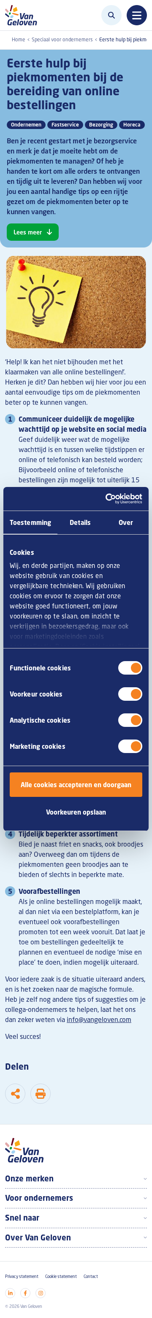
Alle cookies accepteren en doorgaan (76, 784)
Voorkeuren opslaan (76, 812)
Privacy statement (21, 1276)
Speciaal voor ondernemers (62, 39)
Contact (91, 1276)
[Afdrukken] (40, 1094)
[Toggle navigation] (137, 15)
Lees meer (28, 232)
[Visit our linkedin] (10, 1293)
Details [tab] (80, 522)
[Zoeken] (111, 15)
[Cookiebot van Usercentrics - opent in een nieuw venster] (107, 498)
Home (18, 39)
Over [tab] (126, 522)
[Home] (23, 15)
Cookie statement (61, 1276)
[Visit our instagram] (40, 1293)
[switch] (130, 694)
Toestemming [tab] (30, 522)
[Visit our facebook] (25, 1293)
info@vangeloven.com (99, 1019)
